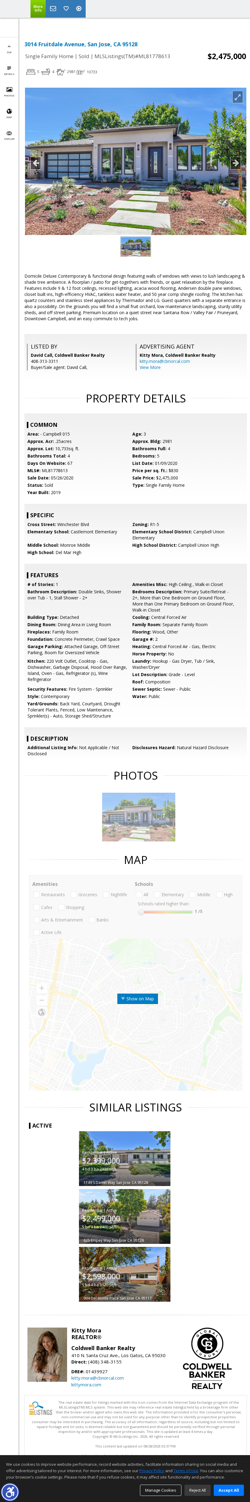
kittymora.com (86, 1384)
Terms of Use (185, 1470)
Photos (9, 95)
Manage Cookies (160, 1490)
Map (9, 117)
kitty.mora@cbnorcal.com (165, 361)
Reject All (197, 1490)
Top (9, 52)
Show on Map (139, 999)
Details (9, 73)
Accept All (229, 1490)
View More (150, 367)
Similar (9, 138)
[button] (10, 1492)
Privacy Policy (151, 1470)
